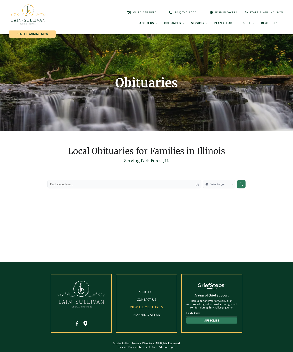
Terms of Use (147, 347)
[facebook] (77, 324)
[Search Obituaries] (241, 184)
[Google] (85, 324)
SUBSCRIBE (211, 320)
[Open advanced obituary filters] (197, 184)
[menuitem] (148, 23)
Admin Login (166, 347)
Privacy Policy (127, 347)
